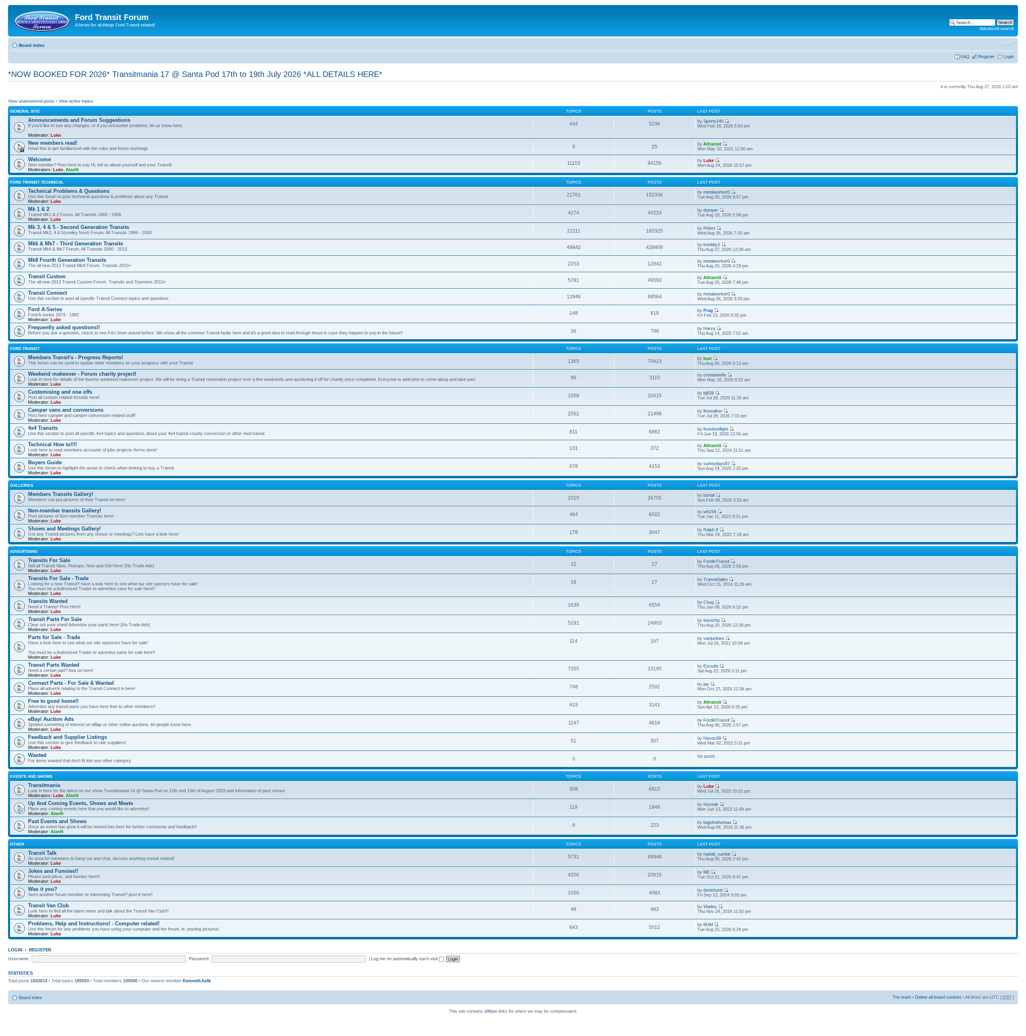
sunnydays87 (716, 463)
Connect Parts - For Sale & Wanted (71, 683)
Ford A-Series (45, 309)
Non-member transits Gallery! (64, 511)
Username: (19, 958)
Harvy (709, 328)
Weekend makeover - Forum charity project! (82, 374)
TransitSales (715, 579)
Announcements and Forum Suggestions (79, 120)
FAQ (965, 56)
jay (706, 684)
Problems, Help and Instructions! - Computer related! (94, 924)
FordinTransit (716, 561)
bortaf (709, 495)
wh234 (709, 511)
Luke (55, 135)
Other (17, 844)
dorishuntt (713, 890)
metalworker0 (716, 192)
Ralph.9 (710, 529)
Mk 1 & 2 (38, 209)
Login (1009, 56)
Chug (708, 602)
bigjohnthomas (717, 822)
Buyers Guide (45, 462)
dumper (710, 210)
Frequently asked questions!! (64, 327)
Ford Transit (25, 348)
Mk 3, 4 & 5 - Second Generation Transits (78, 227)
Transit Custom (47, 276)
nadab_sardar (717, 854)
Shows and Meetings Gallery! (64, 529)
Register (986, 56)
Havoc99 (712, 738)
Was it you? (42, 889)
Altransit (712, 144)
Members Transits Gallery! (60, 494)
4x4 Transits (43, 428)
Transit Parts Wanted (53, 665)
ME (706, 872)
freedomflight (715, 429)
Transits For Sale (49, 560)
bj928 (708, 393)
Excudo (710, 666)
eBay (97, 724)
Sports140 (713, 121)
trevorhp (711, 620)
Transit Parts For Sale (55, 619)
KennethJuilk (197, 980)
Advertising (24, 551)
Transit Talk (42, 853)
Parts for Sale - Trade (54, 637)
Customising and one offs (60, 392)
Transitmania (44, 785)
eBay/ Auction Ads (51, 719)
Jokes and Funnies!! (53, 871)
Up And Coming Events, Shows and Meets (80, 803)
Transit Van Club (48, 905)
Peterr (709, 228)
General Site (25, 111)
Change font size (1008, 43)
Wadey (710, 906)
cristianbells (714, 374)
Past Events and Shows (57, 821)
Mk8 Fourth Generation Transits (67, 260)
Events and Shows (31, 776)
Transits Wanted (48, 601)
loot (707, 358)
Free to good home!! (53, 701)
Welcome (39, 159)
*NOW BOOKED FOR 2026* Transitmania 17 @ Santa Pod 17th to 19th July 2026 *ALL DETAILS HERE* (195, 74)
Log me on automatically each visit (405, 958)
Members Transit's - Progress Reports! (75, 357)
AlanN (72, 169)
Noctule (710, 804)
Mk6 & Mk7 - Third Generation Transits (75, 244)
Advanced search (997, 28)
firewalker (712, 411)
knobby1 (711, 244)
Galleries (21, 485)
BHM (708, 924)
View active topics (76, 101)
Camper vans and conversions (65, 410)
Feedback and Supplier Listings (67, 737)
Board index (31, 45)
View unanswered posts (31, 101)
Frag (708, 310)
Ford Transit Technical (37, 182)
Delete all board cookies (938, 997)
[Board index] (42, 19)
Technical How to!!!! (52, 444)
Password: (199, 958)
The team (902, 997)
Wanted (37, 755)
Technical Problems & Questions (68, 191)
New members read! (52, 143)
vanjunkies (713, 638)
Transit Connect (47, 293)
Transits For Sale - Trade (58, 578)
